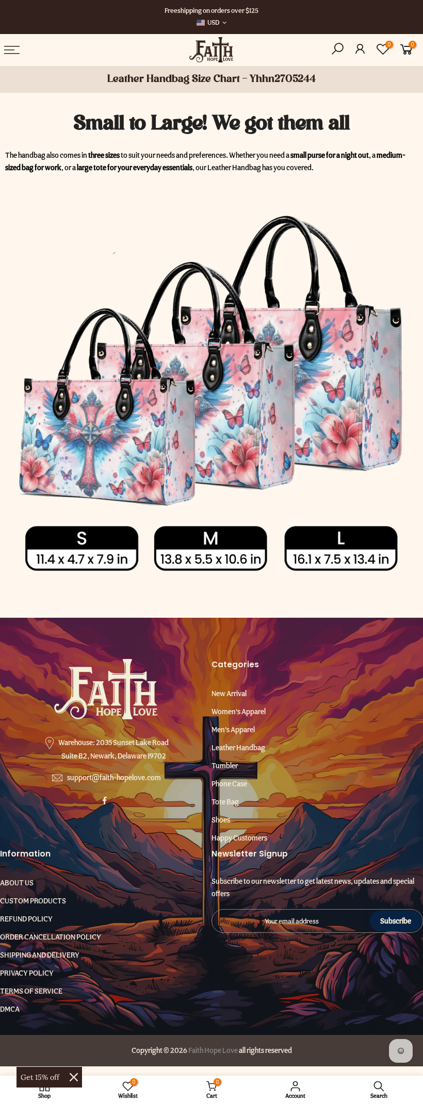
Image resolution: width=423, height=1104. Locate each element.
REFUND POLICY (26, 919)
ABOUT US (17, 883)
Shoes (221, 820)
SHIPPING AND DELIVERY (39, 955)
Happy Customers (239, 838)
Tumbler (225, 766)
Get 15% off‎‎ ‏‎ (41, 1077)
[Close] (74, 1077)
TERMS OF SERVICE (31, 991)
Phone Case (229, 784)
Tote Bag (225, 802)
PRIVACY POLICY (27, 973)
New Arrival (229, 693)
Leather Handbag (238, 748)
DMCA (10, 1009)
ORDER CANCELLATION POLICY (50, 937)
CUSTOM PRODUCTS (33, 901)
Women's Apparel (239, 711)
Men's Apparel (233, 730)
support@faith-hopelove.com (114, 777)
